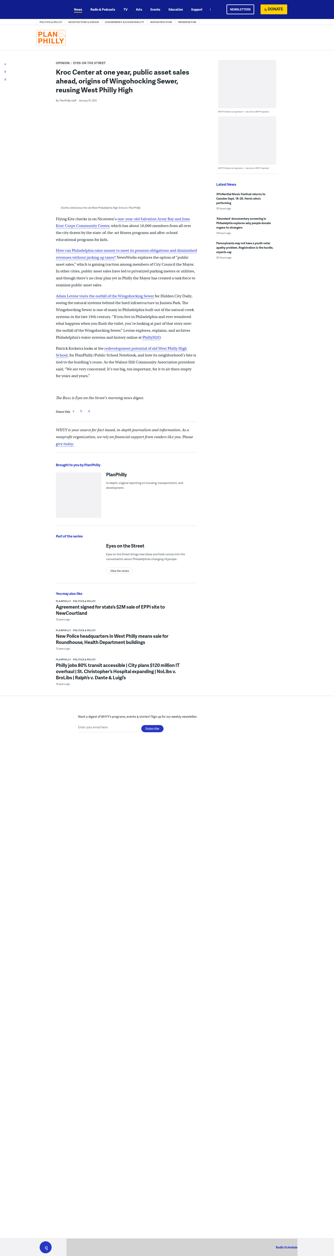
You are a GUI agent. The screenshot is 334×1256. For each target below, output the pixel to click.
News (78, 9)
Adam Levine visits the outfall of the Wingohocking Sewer (105, 296)
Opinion (63, 63)
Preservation (187, 22)
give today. (65, 443)
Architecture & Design (83, 22)
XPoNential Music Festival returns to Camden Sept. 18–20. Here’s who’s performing (240, 198)
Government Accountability (124, 22)
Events (155, 9)
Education (176, 9)
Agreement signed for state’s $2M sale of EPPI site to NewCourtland (110, 610)
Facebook (73, 411)
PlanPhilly (116, 474)
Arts (139, 9)
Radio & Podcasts (102, 9)
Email (89, 411)
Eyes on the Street (89, 63)
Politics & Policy (51, 22)
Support (197, 9)
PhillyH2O (151, 337)
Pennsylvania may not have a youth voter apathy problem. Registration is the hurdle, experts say (244, 247)
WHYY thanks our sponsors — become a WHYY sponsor (243, 111)
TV (126, 9)
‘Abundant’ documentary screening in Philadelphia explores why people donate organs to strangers (243, 223)
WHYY (51, 9)
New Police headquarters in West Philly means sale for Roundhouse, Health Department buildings (112, 639)
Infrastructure (161, 22)
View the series (119, 571)
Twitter (81, 411)
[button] (46, 1247)
